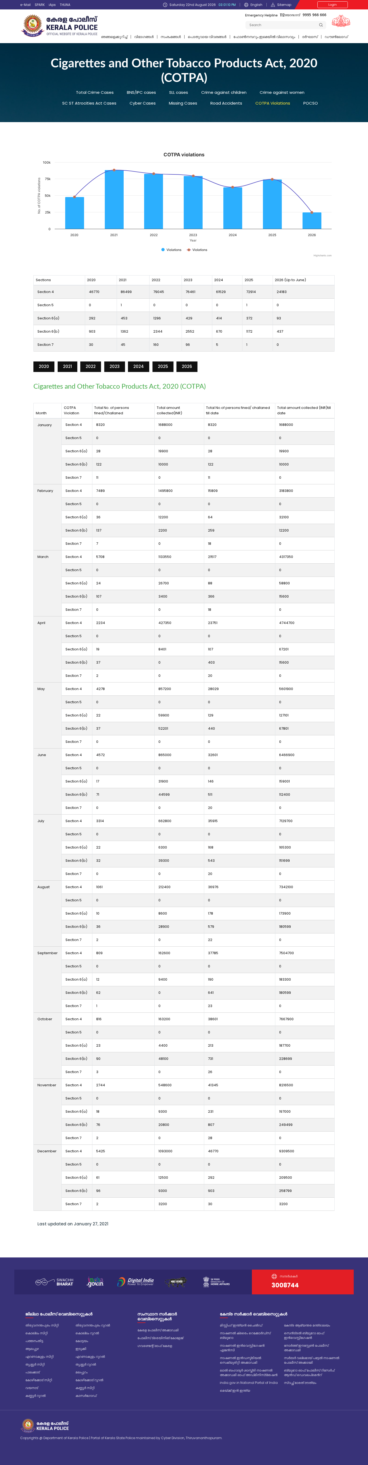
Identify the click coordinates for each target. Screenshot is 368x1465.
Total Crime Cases (95, 92)
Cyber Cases (143, 103)
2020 (44, 366)
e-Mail (25, 4)
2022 (91, 366)
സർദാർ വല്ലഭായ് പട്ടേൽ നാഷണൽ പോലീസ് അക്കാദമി (311, 1360)
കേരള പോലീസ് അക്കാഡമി (158, 1330)
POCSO (310, 103)
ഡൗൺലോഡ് (336, 37)
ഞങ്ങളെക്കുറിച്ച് (114, 37)
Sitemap (284, 4)
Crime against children (224, 92)
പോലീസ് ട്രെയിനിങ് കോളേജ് (160, 1338)
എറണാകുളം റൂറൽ (90, 1356)
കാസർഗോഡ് (85, 1395)
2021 (67, 366)
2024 (138, 366)
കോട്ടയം (81, 1341)
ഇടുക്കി (80, 1348)
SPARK (40, 4)
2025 (163, 366)
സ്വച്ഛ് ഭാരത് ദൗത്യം (300, 1382)
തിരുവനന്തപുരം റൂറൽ (92, 1325)
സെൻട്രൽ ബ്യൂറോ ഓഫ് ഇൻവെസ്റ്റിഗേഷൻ (304, 1335)
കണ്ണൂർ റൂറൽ (35, 1395)
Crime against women (282, 92)
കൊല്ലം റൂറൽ (87, 1333)
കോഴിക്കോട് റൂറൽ (89, 1380)
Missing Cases (183, 103)
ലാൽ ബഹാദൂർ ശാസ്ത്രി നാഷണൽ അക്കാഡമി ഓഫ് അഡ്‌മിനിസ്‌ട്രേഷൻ (248, 1372)
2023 (115, 366)
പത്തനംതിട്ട (34, 1341)
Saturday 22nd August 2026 (202, 4)
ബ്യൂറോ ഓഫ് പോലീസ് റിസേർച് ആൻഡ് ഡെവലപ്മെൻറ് (309, 1372)
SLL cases (178, 92)
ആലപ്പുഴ (32, 1348)
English (256, 4)
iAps (52, 4)
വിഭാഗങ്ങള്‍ (144, 37)
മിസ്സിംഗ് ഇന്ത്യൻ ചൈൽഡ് (241, 1325)
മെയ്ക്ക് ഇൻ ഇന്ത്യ (235, 1390)
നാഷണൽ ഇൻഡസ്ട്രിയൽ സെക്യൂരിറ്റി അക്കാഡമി (240, 1360)
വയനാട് (31, 1387)
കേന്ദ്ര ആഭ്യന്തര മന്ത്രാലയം (307, 1325)
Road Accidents (226, 103)
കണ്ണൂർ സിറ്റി (85, 1387)
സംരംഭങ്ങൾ (171, 37)
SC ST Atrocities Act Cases (89, 103)
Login (332, 4)
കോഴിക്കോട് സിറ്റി (38, 1380)
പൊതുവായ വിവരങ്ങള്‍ (207, 37)
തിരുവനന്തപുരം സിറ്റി (42, 1325)
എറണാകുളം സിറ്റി (39, 1356)
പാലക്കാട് (32, 1372)
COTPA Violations (272, 103)
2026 (187, 366)
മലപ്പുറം (81, 1372)
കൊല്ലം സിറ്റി (36, 1333)
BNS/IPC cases (141, 92)
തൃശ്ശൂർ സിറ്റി (35, 1364)
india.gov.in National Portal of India (249, 1382)
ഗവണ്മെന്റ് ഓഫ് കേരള (154, 1345)
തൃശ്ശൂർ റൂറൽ (85, 1364)
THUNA (65, 4)
